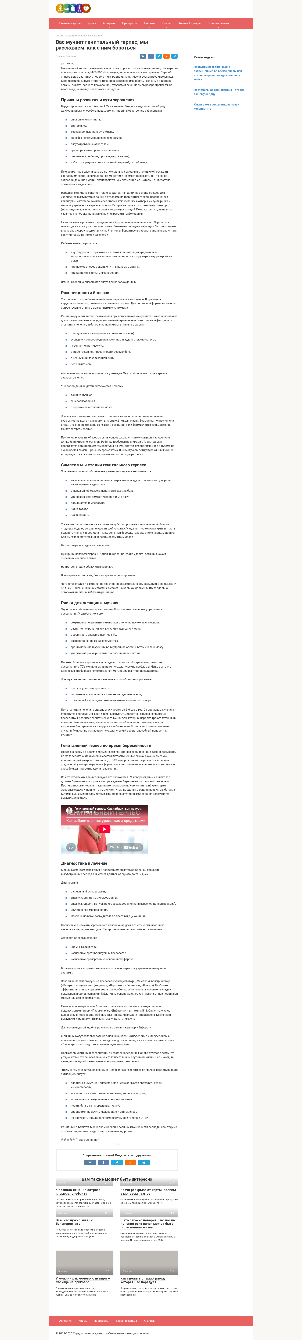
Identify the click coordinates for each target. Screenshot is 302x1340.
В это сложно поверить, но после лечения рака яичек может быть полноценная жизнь (147, 1223)
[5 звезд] (73, 1139)
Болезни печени (218, 23)
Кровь (92, 23)
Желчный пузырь (189, 23)
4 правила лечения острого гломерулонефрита (78, 1191)
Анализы (149, 23)
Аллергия (109, 23)
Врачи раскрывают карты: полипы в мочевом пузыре (148, 1191)
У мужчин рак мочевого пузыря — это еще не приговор (83, 1280)
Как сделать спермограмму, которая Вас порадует (143, 1280)
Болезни (71, 56)
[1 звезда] (62, 1139)
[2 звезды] (65, 1139)
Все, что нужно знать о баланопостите (74, 1222)
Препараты (129, 23)
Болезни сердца (70, 23)
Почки (166, 23)
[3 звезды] (68, 1139)
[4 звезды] (70, 1139)
